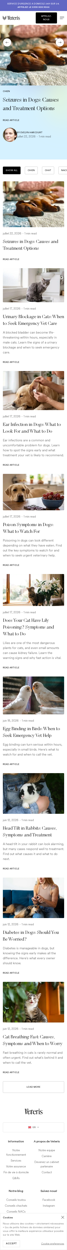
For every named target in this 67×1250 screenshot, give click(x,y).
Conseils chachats (16, 1205)
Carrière (47, 1156)
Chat (48, 170)
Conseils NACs (16, 1211)
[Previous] (7, 42)
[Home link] (34, 1111)
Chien (31, 170)
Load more (33, 1087)
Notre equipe (46, 1150)
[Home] (18, 17)
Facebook (48, 1200)
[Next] (60, 42)
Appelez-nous (46, 18)
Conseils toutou (16, 1200)
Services (16, 1160)
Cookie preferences (52, 1243)
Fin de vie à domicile (16, 1172)
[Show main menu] (60, 18)
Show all (12, 170)
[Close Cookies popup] (62, 1217)
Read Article (11, 120)
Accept (11, 1243)
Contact (47, 1172)
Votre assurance (16, 1166)
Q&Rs (16, 1178)
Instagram (49, 1205)
